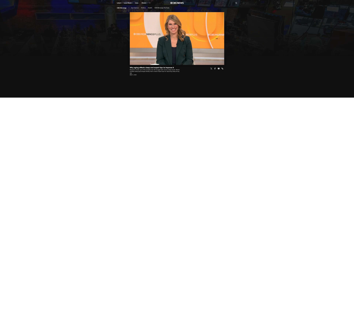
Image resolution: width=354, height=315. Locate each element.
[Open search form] (236, 3)
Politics (143, 8)
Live (136, 3)
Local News (128, 3)
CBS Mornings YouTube (161, 8)
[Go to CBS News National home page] (177, 3)
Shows (144, 3)
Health (150, 8)
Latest (119, 3)
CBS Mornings (121, 8)
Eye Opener (135, 8)
